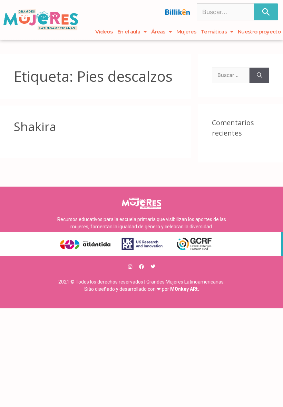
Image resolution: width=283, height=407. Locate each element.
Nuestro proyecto (259, 31)
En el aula (128, 31)
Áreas (158, 31)
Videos (104, 31)
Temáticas (214, 31)
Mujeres (186, 31)
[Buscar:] (231, 75)
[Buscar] (266, 11)
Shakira (35, 126)
